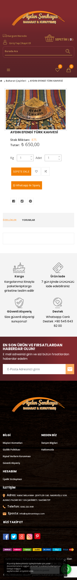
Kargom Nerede (17, 36)
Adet (39, 158)
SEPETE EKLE (21, 171)
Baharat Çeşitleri (16, 80)
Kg (12, 158)
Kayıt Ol (26, 43)
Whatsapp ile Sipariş (27, 185)
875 (34, 140)
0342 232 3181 (27, 506)
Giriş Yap (14, 43)
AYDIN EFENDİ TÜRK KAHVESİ (34, 132)
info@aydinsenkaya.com (32, 513)
